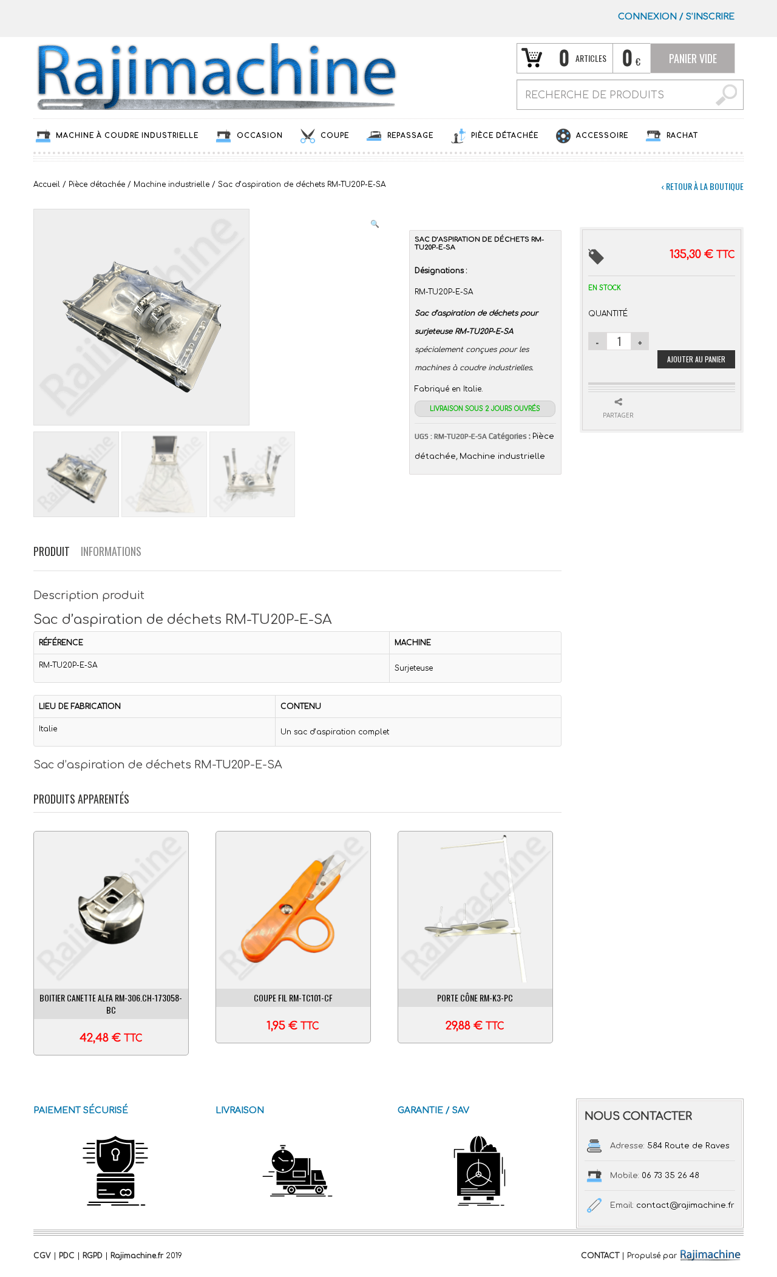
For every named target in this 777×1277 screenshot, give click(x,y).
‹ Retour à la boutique (702, 186)
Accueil (46, 184)
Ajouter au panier (696, 359)
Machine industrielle (171, 184)
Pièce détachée (97, 184)
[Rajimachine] (215, 76)
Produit (51, 551)
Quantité (608, 314)
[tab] (57, 551)
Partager (618, 415)
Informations (111, 551)
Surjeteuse (414, 668)
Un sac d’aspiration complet (334, 732)
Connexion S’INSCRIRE (676, 16)
